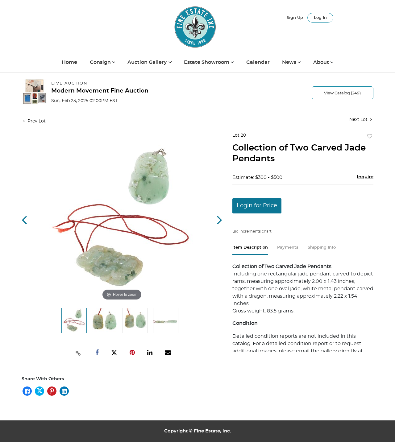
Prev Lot (36, 121)
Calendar (258, 62)
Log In (320, 18)
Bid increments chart (252, 231)
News (289, 62)
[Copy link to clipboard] (78, 352)
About (321, 62)
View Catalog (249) (342, 93)
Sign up (295, 18)
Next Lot (359, 120)
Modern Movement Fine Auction (99, 91)
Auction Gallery (147, 62)
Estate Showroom (207, 62)
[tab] (250, 250)
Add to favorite (369, 137)
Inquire (365, 177)
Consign (101, 62)
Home (69, 62)
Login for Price (257, 206)
